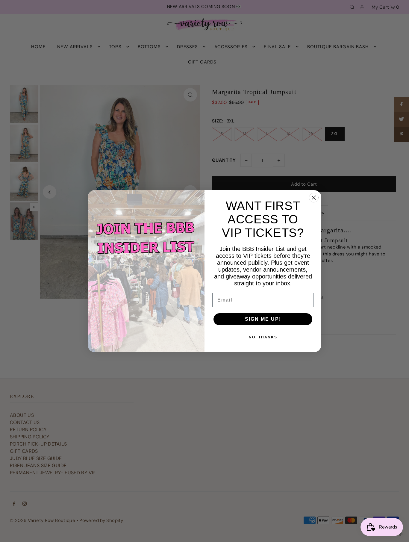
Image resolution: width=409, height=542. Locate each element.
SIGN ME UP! (263, 319)
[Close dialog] (313, 197)
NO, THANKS (263, 337)
